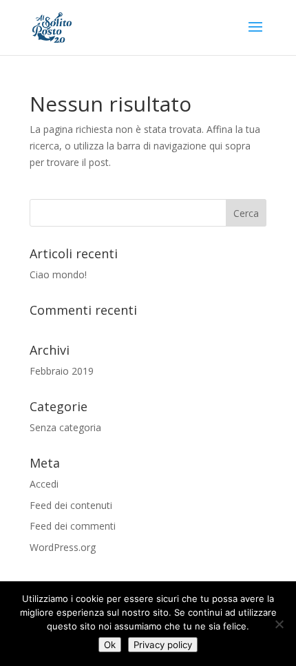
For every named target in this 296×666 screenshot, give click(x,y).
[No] (279, 624)
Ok (110, 644)
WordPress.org (63, 547)
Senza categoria (65, 427)
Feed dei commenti (73, 525)
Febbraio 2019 (62, 370)
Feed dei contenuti (71, 505)
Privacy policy (163, 644)
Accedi (44, 483)
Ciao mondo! (58, 274)
